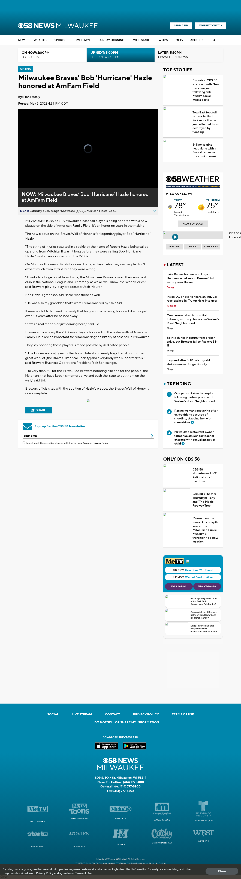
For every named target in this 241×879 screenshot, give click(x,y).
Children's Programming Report (141, 863)
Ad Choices (161, 863)
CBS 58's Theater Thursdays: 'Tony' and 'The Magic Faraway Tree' (204, 500)
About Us (197, 40)
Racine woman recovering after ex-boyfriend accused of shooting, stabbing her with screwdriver (196, 416)
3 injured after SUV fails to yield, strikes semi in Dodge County (188, 362)
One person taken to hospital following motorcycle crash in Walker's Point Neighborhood (193, 319)
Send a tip (181, 25)
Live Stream (82, 714)
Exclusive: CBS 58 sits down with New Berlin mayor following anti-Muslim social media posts (205, 90)
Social (53, 714)
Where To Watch (210, 25)
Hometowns (82, 40)
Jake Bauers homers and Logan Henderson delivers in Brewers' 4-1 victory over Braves (190, 278)
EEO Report (121, 863)
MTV (179, 40)
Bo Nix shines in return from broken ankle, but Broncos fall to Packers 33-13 (192, 342)
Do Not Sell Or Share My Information (126, 722)
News (22, 40)
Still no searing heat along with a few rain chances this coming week (204, 150)
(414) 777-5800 (130, 787)
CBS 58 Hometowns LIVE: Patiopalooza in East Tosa (204, 475)
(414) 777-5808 (133, 782)
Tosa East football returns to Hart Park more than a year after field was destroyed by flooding (205, 122)
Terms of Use (80, 443)
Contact (112, 714)
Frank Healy (31, 97)
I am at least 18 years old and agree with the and (67, 443)
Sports (60, 40)
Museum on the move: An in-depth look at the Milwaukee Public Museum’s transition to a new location (205, 530)
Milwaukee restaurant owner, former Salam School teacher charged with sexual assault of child (194, 438)
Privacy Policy (100, 443)
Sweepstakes (141, 40)
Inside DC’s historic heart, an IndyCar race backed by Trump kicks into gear (192, 299)
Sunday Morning (111, 40)
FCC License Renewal (105, 863)
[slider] (30, 173)
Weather (40, 40)
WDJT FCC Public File (85, 863)
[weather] (170, 207)
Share (41, 410)
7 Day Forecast (193, 223)
